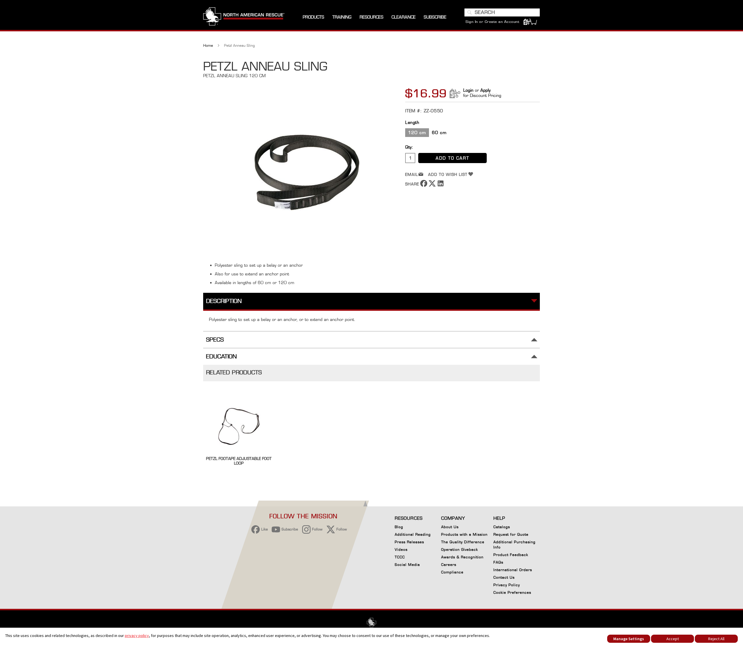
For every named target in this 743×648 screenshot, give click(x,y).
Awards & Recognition (462, 557)
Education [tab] (221, 356)
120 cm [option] (417, 132)
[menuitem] (313, 17)
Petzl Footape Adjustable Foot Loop (239, 460)
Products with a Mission (464, 534)
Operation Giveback (459, 549)
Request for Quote (511, 534)
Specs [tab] (215, 339)
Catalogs (501, 527)
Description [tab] (224, 301)
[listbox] (472, 133)
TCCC (400, 557)
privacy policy (137, 635)
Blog (399, 527)
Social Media (407, 564)
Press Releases (409, 542)
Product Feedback (510, 555)
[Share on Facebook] (423, 185)
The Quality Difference (462, 542)
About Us (450, 527)
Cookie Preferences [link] (512, 592)
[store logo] (243, 17)
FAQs (498, 562)
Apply (485, 90)
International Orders (512, 570)
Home (208, 45)
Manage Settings (628, 638)
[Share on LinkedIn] (440, 185)
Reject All (716, 638)
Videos (401, 549)
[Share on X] (432, 185)
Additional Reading (413, 534)
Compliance (452, 572)
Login (468, 90)
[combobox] (502, 12)
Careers (448, 564)
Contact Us (504, 577)
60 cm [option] (439, 132)
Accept (672, 638)
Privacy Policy (506, 585)
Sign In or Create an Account (492, 21)
